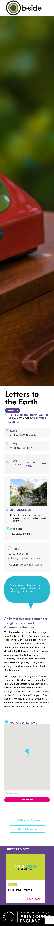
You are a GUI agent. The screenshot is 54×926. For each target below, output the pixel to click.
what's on (21, 418)
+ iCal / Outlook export (27, 829)
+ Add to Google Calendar (27, 819)
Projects (13, 410)
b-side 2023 (21, 534)
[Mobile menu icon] (48, 7)
